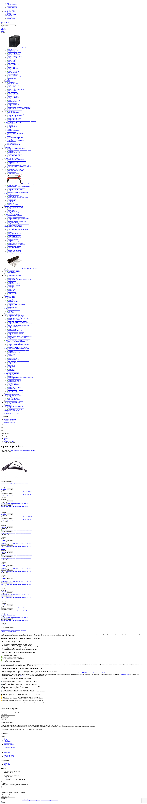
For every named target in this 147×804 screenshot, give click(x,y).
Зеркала (9, 147)
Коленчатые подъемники (16, 333)
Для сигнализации (15, 54)
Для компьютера (14, 71)
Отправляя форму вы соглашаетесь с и (30, 800)
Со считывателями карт (13, 125)
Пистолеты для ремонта (16, 196)
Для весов (13, 61)
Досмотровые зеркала (16, 154)
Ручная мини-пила (15, 388)
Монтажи (9, 17)
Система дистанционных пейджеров (20, 344)
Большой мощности (15, 52)
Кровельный (13, 199)
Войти (2, 31)
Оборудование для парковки (17, 253)
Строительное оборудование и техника (17, 340)
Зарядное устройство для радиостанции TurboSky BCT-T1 (16, 620)
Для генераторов (14, 64)
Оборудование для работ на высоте (19, 325)
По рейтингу (33, 450)
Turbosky (4, 436)
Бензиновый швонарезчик (17, 315)
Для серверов (13, 58)
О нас (8, 3)
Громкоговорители (15, 151)
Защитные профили (15, 237)
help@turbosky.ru (5, 22)
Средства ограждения (13, 270)
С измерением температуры (17, 114)
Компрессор (13, 163)
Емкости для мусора (15, 403)
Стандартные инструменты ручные (19, 350)
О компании (7, 2)
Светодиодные (14, 301)
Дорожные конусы (15, 247)
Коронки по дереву (15, 352)
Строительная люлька (16, 330)
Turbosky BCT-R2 (100, 672)
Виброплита (13, 329)
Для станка (13, 86)
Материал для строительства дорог (19, 318)
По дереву (13, 203)
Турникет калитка (11, 141)
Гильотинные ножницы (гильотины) (20, 186)
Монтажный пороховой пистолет (19, 197)
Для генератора (14, 83)
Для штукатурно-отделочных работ (19, 361)
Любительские (14, 287)
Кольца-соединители (15, 246)
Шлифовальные (14, 173)
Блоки (12, 240)
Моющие (12, 210)
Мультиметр (13, 362)
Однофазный (13, 101)
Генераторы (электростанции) (18, 161)
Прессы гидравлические (16, 189)
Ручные (12, 300)
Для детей (13, 289)
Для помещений (14, 112)
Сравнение (4, 28)
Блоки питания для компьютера (18, 347)
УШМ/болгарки (14, 384)
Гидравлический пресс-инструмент (19, 224)
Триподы (12, 123)
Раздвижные (13, 126)
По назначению (14, 293)
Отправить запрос (11, 14)
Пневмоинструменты (16, 387)
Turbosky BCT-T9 (90, 672)
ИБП (8, 81)
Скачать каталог (8, 745)
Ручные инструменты (13, 373)
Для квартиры (14, 93)
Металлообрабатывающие (17, 169)
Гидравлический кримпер (17, 219)
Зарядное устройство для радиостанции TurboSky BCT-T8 (16, 584)
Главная (6, 438)
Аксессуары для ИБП (16, 76)
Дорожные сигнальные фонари (18, 248)
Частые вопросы (8, 743)
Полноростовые (14, 130)
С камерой (13, 116)
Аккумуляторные (14, 299)
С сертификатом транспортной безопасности (22, 279)
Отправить (3, 798)
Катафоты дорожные (15, 251)
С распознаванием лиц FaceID (15, 137)
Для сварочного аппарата (17, 89)
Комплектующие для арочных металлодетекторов (23, 121)
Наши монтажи (8, 15)
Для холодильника (15, 65)
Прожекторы (13, 307)
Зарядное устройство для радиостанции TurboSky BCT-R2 (16, 494)
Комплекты (13, 292)
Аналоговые (13, 278)
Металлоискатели (15, 271)
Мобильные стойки (15, 235)
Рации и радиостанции (10, 419)
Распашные (13, 127)
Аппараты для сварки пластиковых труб (20, 166)
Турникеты (10, 145)
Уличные (12, 111)
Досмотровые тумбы (15, 118)
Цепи (11, 232)
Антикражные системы (16, 156)
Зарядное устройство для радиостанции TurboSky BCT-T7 (16, 571)
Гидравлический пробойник (17, 217)
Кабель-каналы (14, 239)
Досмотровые (13, 272)
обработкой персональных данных (31, 800)
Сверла (12, 369)
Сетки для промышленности (29, 268)
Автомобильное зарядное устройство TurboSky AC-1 (14, 610)
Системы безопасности (13, 158)
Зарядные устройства (9, 422)
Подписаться (4, 733)
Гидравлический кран (16, 225)
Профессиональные (15, 275)
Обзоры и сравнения (9, 744)
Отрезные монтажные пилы (17, 188)
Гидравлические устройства (14, 226)
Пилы (11, 376)
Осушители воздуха (15, 395)
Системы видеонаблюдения (17, 148)
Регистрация (7, 764)
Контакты (6, 19)
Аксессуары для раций (10, 420)
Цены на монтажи (11, 18)
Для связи (12, 63)
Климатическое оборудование (15, 401)
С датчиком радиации (16, 115)
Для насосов (13, 72)
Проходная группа (15, 119)
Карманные (13, 305)
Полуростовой (10, 134)
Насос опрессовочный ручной (18, 221)
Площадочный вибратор (16, 319)
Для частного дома (15, 100)
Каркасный (13, 200)
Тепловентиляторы (15, 399)
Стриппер (13, 370)
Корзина (3, 29)
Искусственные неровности (17, 244)
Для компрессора (14, 85)
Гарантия (9, 8)
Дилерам (9, 13)
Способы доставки (12, 4)
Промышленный (14, 104)
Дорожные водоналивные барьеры (19, 229)
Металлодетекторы (12, 274)
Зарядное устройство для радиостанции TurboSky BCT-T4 (16, 533)
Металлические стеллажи (17, 408)
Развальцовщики (14, 359)
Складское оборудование (13, 314)
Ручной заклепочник (15, 363)
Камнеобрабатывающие (28, 184)
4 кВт (8, 79)
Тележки (12, 312)
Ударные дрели (14, 383)
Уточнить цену (11, 615)
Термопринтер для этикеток (17, 341)
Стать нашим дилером (9, 11)
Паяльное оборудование (16, 390)
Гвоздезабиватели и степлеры (15, 206)
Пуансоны (13, 351)
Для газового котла (15, 99)
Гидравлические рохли (16, 215)
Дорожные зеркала (15, 155)
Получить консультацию (6, 722)
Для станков (13, 75)
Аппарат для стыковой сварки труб (19, 165)
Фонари (9, 308)
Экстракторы (13, 358)
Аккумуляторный (15, 204)
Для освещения (14, 53)
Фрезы (12, 355)
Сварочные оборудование (17, 159)
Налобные (13, 297)
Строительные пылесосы (13, 214)
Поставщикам (7, 741)
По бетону (13, 201)
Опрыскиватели (14, 372)
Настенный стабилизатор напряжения (20, 108)
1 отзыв (3, 549)
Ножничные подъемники (17, 332)
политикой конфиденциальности (49, 800)
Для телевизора (14, 92)
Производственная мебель (17, 406)
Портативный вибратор (16, 326)
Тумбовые (9, 129)
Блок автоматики (14, 162)
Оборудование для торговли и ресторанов (18, 348)
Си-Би (12, 286)
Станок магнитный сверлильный (19, 192)
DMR (11, 282)
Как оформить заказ (12, 6)
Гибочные (13, 172)
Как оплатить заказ (12, 7)
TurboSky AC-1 (125, 674)
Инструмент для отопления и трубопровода (21, 377)
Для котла (12, 70)
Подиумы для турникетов (13, 144)
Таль (11, 311)
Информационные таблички (17, 243)
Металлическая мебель (13, 410)
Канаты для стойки (15, 241)
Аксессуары (13, 211)
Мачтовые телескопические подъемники (21, 336)
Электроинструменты (13, 394)
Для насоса (13, 90)
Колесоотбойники (15, 236)
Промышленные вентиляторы (18, 397)
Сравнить (3, 481)
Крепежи (12, 366)
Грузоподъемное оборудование (18, 321)
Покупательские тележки (17, 345)
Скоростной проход (12, 132)
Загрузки (6, 740)
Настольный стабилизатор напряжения (20, 107)
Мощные (12, 82)
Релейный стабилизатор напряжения (20, 105)
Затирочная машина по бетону (18, 337)
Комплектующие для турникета (15, 133)
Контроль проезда (15, 152)
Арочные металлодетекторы (14, 122)
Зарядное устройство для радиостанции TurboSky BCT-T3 (16, 519)
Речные (12, 290)
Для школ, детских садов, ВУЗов (15, 140)
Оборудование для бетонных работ (19, 322)
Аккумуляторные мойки (16, 392)
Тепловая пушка (14, 398)
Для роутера (13, 57)
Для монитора (14, 68)
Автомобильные (14, 276)
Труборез (12, 365)
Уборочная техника (15, 402)
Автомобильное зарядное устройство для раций (13, 630)
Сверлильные (13, 185)
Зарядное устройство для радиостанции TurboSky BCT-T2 (16, 506)
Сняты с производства (13, 413)
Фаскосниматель (14, 356)
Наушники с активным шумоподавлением (21, 323)
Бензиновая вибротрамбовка (17, 316)
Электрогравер (14, 391)
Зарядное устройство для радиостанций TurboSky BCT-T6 (16, 558)
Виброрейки (13, 334)
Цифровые (13, 281)
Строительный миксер (16, 380)
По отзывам (26, 450)
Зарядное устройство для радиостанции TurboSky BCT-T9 (16, 597)
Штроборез (13, 374)
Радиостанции (11, 296)
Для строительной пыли (16, 207)
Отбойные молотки (15, 379)
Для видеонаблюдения (16, 56)
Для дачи (12, 67)
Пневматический (14, 195)
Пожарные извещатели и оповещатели (20, 150)
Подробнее (3, 489)
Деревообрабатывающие (16, 170)
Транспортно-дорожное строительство (20, 339)
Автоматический (14, 96)
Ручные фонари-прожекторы (17, 304)
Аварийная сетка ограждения (18, 230)
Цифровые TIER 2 (15, 285)
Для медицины (14, 74)
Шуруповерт (13, 385)
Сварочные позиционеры (17, 190)
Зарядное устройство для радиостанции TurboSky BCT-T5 (16, 546)
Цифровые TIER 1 (15, 283)
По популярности (14, 450)
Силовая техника (11, 168)
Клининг (9, 405)
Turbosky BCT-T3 (81, 672)
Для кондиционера (15, 87)
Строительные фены (15, 381)
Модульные (13, 78)
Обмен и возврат (11, 10)
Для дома (12, 60)
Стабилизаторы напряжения (14, 110)
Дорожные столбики (15, 233)
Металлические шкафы (16, 409)
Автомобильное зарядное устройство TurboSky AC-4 (14, 483)
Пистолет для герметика (16, 368)
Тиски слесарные (14, 222)
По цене (21, 450)
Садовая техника (14, 412)
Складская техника (15, 310)
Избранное (4, 26)
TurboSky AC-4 (23, 675)
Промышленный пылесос (17, 213)
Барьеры (12, 228)
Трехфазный (13, 103)
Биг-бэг (12, 328)
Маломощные (14, 50)
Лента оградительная (15, 250)
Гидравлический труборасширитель (19, 218)
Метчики (12, 354)
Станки (9, 193)
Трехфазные (13, 49)
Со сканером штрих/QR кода (14, 139)
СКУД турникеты (11, 143)
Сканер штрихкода (15, 343)
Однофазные (25, 47)
